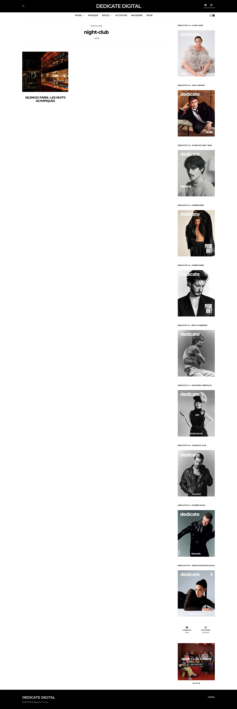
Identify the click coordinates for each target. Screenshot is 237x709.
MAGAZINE (137, 15)
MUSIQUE (93, 15)
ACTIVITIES (121, 15)
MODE (78, 15)
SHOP (150, 15)
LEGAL (211, 697)
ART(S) (105, 15)
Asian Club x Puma (196, 659)
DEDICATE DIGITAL (118, 6)
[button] (193, 683)
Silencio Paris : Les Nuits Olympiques (45, 99)
